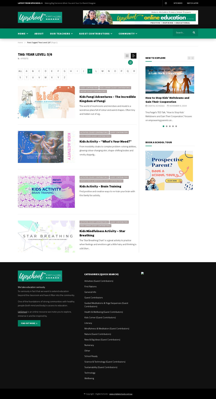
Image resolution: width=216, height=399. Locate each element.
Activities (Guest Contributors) (94, 132)
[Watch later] (166, 3)
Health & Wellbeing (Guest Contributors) (103, 312)
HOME (22, 33)
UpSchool (22, 311)
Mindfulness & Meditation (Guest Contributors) (101, 181)
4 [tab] (173, 126)
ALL (20, 71)
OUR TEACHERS (60, 33)
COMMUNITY (127, 33)
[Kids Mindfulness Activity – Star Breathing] (46, 237)
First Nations (90, 286)
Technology (89, 372)
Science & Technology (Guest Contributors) (104, 361)
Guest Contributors (89, 88)
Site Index (178, 3)
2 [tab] (166, 126)
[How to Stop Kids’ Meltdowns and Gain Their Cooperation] (169, 80)
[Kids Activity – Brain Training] (46, 192)
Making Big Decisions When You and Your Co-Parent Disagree (70, 3)
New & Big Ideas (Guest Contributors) (102, 339)
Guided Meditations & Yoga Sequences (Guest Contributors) (106, 304)
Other (87, 350)
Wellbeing (89, 378)
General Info (90, 292)
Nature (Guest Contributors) (93, 91)
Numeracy (89, 345)
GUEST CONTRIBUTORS (94, 33)
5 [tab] (176, 126)
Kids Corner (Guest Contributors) (115, 88)
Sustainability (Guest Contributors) (100, 367)
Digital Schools (156, 105)
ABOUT (39, 33)
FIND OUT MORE (28, 323)
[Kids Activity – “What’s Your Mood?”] (46, 147)
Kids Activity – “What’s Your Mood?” (106, 141)
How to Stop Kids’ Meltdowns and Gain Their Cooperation (167, 99)
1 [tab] (163, 126)
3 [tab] (170, 126)
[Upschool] (40, 17)
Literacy (88, 323)
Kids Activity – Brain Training (100, 186)
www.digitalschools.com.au (120, 393)
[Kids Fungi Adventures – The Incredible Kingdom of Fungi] (46, 102)
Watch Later (192, 3)
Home (20, 42)
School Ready (91, 356)
